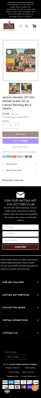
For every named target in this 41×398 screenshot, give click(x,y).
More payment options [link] (20, 146)
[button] (21, 26)
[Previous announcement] (3, 9)
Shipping (13, 117)
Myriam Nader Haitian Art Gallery (23, 364)
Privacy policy (14, 372)
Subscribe (20, 247)
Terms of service (28, 372)
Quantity (5, 121)
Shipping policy (12, 376)
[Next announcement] (37, 9)
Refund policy (30, 368)
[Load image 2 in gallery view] (26, 88)
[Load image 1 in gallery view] (14, 88)
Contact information (28, 376)
